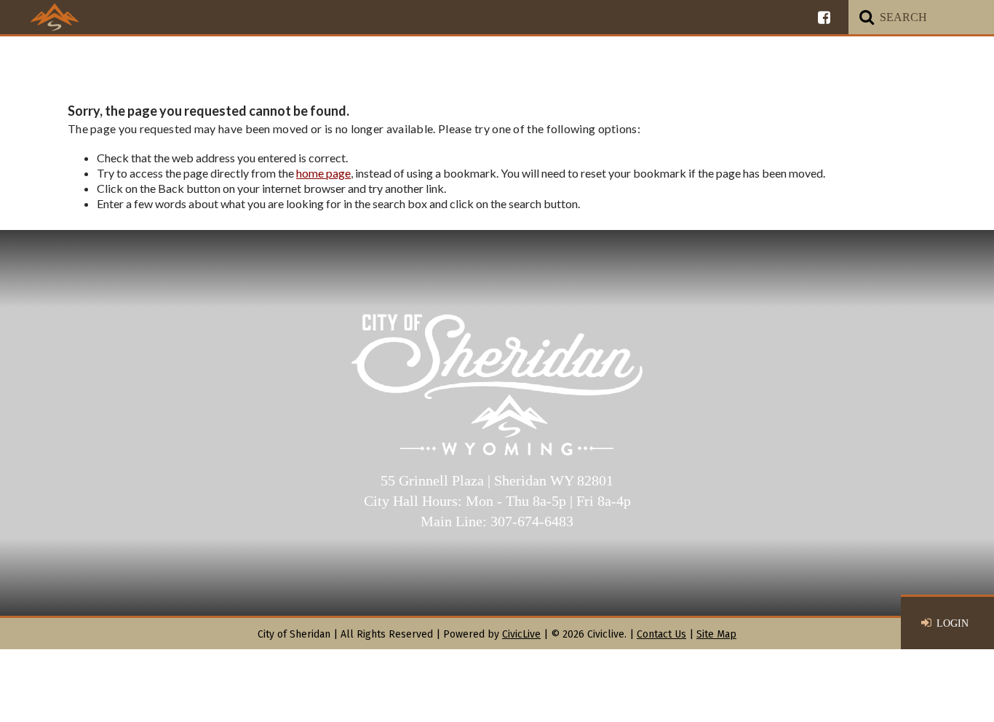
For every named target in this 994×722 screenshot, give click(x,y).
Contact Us (661, 634)
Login (953, 623)
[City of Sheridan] (54, 16)
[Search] (866, 17)
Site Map (716, 634)
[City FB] (824, 17)
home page (323, 173)
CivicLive (521, 634)
